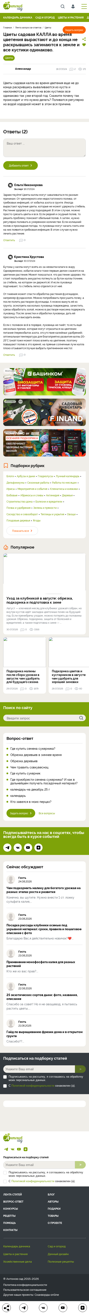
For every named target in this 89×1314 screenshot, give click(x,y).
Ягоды (36, 520)
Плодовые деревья (18, 520)
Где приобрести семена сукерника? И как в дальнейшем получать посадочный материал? (44, 781)
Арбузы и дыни (26, 476)
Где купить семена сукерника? (32, 748)
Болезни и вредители (48, 501)
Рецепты (9, 1215)
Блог (51, 1194)
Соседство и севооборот (22, 514)
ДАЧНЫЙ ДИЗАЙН (58, 1254)
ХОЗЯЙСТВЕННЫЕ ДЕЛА (17, 1261)
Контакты (10, 1230)
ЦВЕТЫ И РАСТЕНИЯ (71, 17)
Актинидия (52, 495)
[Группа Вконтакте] (18, 848)
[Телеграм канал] (7, 848)
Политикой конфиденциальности (32, 1085)
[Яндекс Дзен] (38, 848)
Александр (23, 68)
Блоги (10, 476)
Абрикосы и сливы (31, 495)
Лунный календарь (67, 476)
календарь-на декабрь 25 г (30, 789)
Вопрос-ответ (19, 738)
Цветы (9, 57)
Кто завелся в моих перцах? (30, 802)
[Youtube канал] (28, 848)
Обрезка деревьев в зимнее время (36, 755)
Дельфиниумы (15, 482)
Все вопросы (47, 813)
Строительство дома (19, 501)
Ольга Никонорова (28, 185)
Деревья (67, 495)
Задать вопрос (74, 30)
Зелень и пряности (45, 507)
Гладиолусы (45, 476)
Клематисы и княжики (64, 488)
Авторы (53, 1201)
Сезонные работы (38, 482)
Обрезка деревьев (24, 761)
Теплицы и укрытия (52, 514)
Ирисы (10, 488)
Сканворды (42, 1294)
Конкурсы (10, 1208)
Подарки (54, 1208)
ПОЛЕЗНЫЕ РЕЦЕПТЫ (61, 1261)
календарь (18, 795)
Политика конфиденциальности (25, 1284)
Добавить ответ (19, 165)
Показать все (20, 530)
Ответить (9, 240)
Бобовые (11, 495)
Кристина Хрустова (29, 256)
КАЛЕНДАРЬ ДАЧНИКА (17, 17)
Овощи (71, 514)
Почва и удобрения (18, 507)
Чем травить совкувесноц (29, 767)
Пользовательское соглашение (24, 1289)
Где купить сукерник (25, 773)
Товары (53, 1215)
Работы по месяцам (64, 482)
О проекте (55, 1223)
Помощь (9, 1223)
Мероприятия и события (32, 488)
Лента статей (12, 1194)
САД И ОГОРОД (45, 17)
